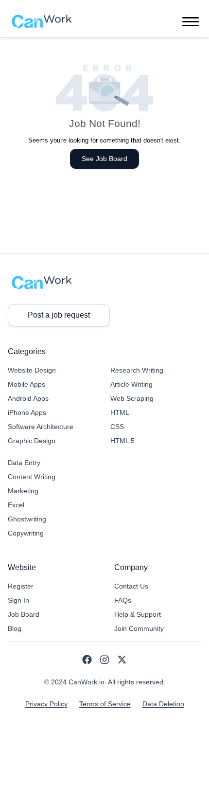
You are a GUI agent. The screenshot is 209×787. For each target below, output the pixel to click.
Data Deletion (163, 704)
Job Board (23, 614)
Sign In (18, 600)
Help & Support (137, 614)
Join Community (139, 628)
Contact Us (131, 586)
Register (21, 586)
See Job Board (104, 158)
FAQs (122, 600)
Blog (14, 628)
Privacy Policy (46, 704)
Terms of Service (105, 704)
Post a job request (59, 315)
